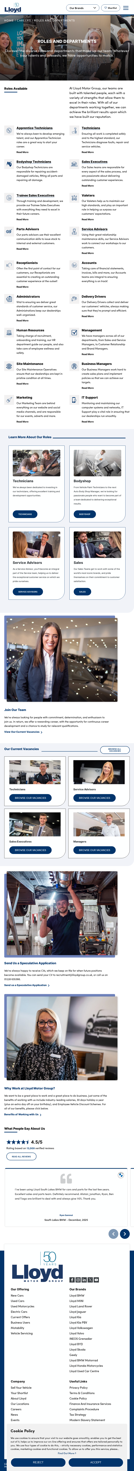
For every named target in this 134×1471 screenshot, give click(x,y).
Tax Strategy (77, 1414)
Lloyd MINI (76, 1300)
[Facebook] (72, 1281)
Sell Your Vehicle (21, 1387)
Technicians (91, 127)
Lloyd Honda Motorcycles (86, 1365)
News (14, 1414)
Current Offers (20, 1317)
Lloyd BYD (76, 1344)
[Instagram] (78, 1281)
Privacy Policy (78, 1387)
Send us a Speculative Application (25, 985)
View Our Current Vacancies (22, 732)
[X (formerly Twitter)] (90, 1281)
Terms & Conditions (82, 1392)
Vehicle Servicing (22, 1333)
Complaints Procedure (84, 1409)
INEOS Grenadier (80, 1338)
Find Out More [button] (66, 1453)
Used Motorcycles (22, 1306)
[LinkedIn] (84, 1281)
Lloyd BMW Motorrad (83, 1360)
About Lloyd (18, 1398)
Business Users (20, 1322)
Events (15, 1419)
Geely (73, 1354)
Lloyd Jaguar (77, 1311)
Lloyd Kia (75, 1317)
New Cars (17, 1295)
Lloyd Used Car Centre (84, 1371)
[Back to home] (13, 8)
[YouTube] (96, 1281)
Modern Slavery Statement (87, 1419)
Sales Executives (95, 161)
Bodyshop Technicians (34, 161)
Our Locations (20, 1403)
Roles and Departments (54, 20)
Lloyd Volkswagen (81, 1327)
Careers (24, 20)
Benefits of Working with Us (21, 1114)
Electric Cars (19, 1311)
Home (9, 20)
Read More (22, 152)
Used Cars (17, 1300)
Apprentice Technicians (35, 127)
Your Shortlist (19, 1392)
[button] (38, 1462)
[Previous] (113, 1234)
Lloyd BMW (76, 1295)
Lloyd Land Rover (80, 1306)
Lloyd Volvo (76, 1333)
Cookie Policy (78, 1398)
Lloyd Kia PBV (78, 1322)
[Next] (125, 1234)
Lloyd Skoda (77, 1349)
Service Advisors (95, 228)
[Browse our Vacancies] (35, 772)
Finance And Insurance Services (90, 1403)
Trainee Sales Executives (35, 195)
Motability (17, 1327)
